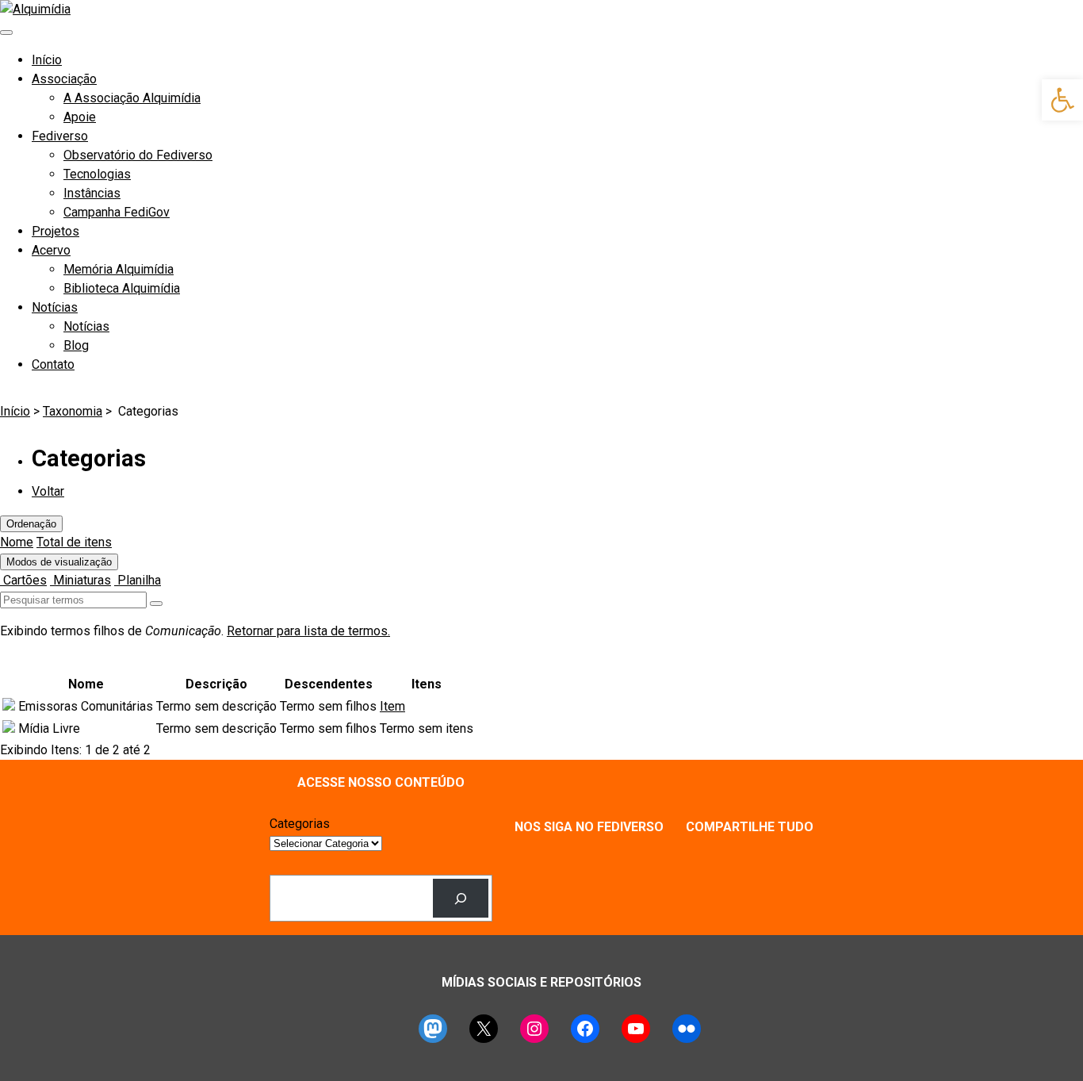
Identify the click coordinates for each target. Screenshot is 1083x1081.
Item (392, 706)
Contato (53, 364)
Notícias (55, 307)
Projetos (55, 231)
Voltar (48, 491)
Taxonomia (72, 411)
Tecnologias (97, 174)
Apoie (79, 117)
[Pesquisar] (461, 898)
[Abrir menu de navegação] (6, 32)
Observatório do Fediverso (137, 155)
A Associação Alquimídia (132, 97)
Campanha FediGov (116, 212)
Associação (64, 78)
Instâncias (92, 193)
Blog (76, 345)
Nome (16, 542)
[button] (1062, 100)
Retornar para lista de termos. (308, 630)
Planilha (137, 580)
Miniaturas (80, 580)
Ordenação (31, 524)
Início (47, 59)
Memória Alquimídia (118, 269)
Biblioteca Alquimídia (121, 288)
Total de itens (74, 542)
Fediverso (60, 136)
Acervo (51, 250)
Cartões (23, 580)
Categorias (300, 823)
